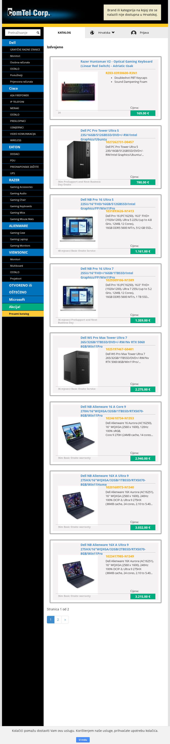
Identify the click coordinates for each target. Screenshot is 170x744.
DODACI (14, 154)
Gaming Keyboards (21, 206)
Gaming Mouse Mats (22, 219)
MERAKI (14, 108)
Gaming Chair (18, 199)
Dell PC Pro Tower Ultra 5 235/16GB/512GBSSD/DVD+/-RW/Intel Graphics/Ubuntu (109, 134)
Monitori (15, 56)
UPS (12, 173)
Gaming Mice (17, 212)
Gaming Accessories (21, 187)
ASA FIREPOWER (19, 95)
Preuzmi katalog (19, 313)
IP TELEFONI (17, 101)
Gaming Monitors (20, 245)
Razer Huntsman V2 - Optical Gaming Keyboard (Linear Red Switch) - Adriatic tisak (117, 63)
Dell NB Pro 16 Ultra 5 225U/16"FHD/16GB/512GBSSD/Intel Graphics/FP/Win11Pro (108, 203)
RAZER (14, 180)
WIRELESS (15, 140)
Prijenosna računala (21, 81)
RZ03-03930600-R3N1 (121, 73)
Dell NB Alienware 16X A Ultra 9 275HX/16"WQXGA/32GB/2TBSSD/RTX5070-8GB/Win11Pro (113, 549)
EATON (14, 147)
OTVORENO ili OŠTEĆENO (20, 288)
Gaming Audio (18, 193)
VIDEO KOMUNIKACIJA (23, 133)
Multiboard (16, 265)
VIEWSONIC (18, 252)
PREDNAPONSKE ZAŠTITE (24, 166)
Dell (12, 42)
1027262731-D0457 (120, 142)
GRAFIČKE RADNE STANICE (25, 49)
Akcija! (14, 307)
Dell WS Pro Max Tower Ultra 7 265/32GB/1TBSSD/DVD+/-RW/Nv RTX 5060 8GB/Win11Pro (113, 342)
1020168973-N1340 (120, 487)
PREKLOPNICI (18, 121)
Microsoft (17, 299)
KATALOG (64, 33)
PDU (12, 160)
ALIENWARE (18, 226)
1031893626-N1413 (120, 211)
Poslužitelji (16, 75)
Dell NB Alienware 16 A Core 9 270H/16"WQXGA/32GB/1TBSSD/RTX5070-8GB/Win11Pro (112, 411)
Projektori (15, 278)
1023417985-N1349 (120, 556)
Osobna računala (20, 62)
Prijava (144, 33)
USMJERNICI (17, 127)
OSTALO (14, 68)
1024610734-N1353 (120, 418)
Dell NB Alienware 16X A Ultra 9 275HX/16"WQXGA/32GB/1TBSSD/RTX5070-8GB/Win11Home (113, 480)
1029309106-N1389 (120, 280)
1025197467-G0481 (120, 349)
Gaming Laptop (19, 239)
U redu (83, 739)
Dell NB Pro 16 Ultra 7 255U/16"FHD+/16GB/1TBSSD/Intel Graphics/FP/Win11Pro (107, 272)
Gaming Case (17, 232)
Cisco (13, 88)
